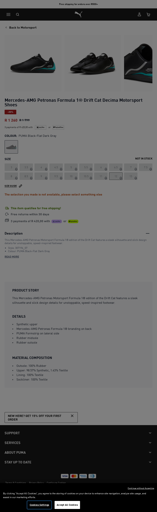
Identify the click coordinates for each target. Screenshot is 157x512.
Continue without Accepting (141, 488)
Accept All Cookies (67, 504)
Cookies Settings (39, 504)
